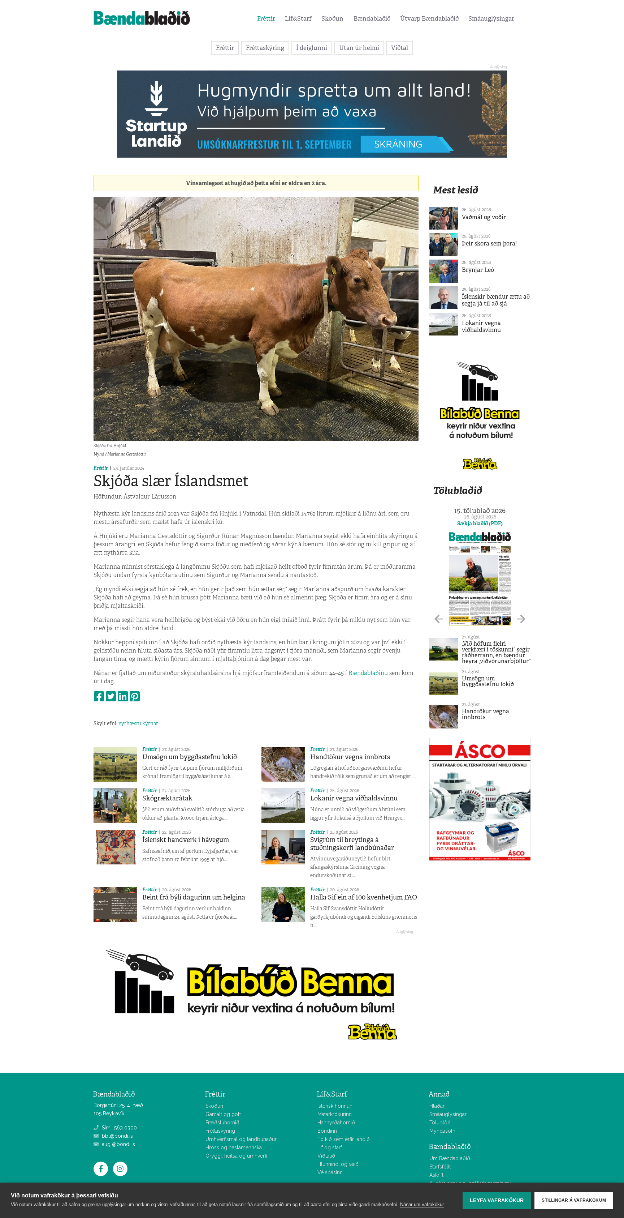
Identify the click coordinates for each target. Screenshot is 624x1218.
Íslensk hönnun (334, 1106)
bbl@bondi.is (116, 1136)
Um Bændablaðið (449, 1158)
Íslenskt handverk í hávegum (185, 839)
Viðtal (399, 48)
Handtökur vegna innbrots (350, 757)
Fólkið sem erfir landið (343, 1139)
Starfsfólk (440, 1167)
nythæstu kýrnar (138, 723)
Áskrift (436, 1175)
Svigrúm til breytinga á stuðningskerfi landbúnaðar (352, 843)
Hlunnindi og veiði (338, 1164)
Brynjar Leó (478, 270)
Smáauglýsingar (491, 18)
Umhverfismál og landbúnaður (241, 1139)
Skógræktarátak (167, 798)
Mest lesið (455, 190)
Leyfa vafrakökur (497, 1200)
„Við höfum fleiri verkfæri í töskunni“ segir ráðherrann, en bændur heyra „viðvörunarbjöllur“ (496, 652)
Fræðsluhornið (222, 1122)
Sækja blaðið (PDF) (480, 523)
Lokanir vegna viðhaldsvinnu (354, 798)
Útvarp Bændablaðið (429, 18)
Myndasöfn (442, 1131)
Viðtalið (326, 1156)
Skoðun (332, 18)
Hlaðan (437, 1106)
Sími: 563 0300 (118, 1128)
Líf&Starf (298, 18)
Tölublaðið (457, 490)
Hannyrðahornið (336, 1122)
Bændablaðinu (368, 673)
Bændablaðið (372, 18)
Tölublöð (440, 1122)
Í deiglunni (311, 48)
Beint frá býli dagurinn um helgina (193, 897)
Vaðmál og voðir (484, 217)
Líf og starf (329, 1147)
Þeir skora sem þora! (489, 243)
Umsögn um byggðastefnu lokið (189, 757)
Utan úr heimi (359, 48)
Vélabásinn (330, 1172)
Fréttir (266, 18)
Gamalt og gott (223, 1114)
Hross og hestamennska (233, 1147)
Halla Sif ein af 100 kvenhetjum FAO (363, 897)
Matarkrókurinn (334, 1114)
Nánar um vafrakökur (422, 1204)
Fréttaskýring (265, 48)
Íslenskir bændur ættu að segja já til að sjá (496, 300)
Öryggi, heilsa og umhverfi (236, 1156)
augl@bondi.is (117, 1144)
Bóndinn (327, 1131)
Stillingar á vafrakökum (574, 1200)
